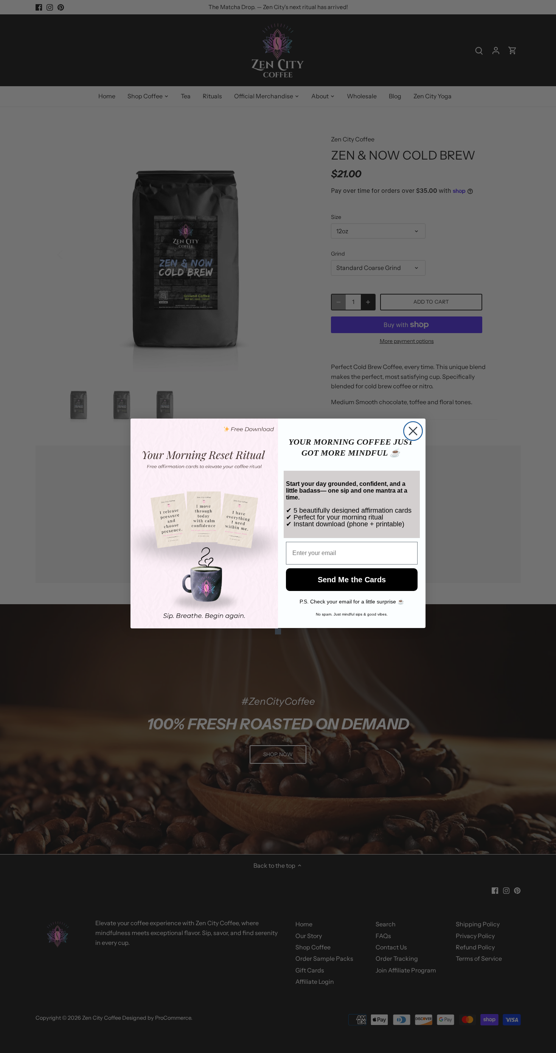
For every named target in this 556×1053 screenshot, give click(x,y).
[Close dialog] (413, 431)
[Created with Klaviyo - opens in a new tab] (278, 631)
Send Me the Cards (352, 580)
